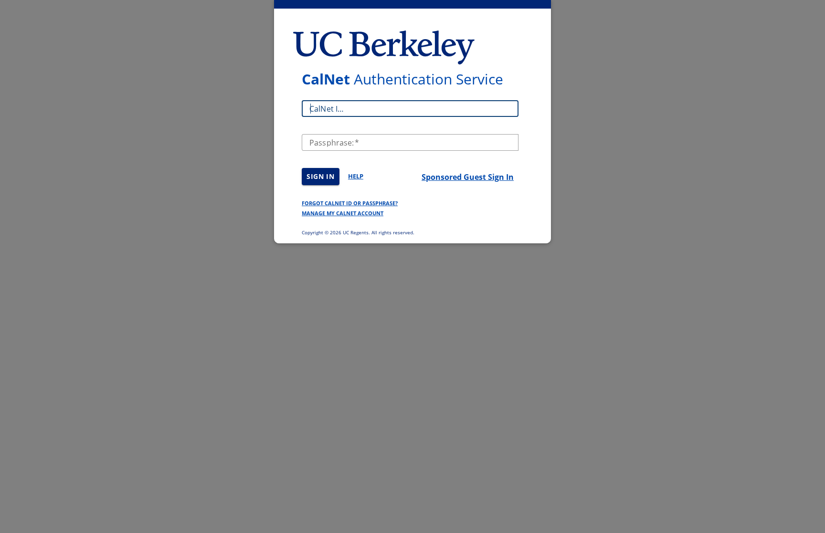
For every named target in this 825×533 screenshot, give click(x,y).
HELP (355, 176)
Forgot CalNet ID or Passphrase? (350, 203)
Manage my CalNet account (342, 213)
